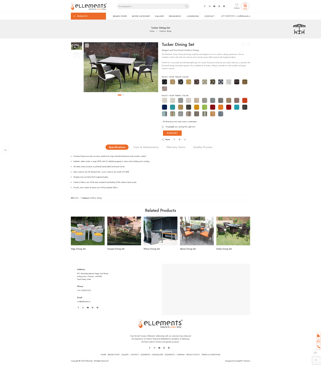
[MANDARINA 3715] (220, 107)
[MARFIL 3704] (196, 101)
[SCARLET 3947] (236, 101)
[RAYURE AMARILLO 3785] (212, 114)
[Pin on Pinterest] (179, 139)
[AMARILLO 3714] (196, 107)
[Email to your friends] (185, 139)
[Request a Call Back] (315, 352)
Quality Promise (202, 147)
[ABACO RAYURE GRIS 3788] (196, 114)
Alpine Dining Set (188, 248)
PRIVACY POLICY (193, 354)
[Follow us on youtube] (214, 6)
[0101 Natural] (164, 101)
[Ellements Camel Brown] (172, 82)
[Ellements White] (228, 82)
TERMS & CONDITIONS (211, 354)
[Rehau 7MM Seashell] (164, 89)
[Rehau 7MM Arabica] (245, 82)
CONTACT (210, 16)
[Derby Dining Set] (233, 231)
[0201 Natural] (172, 101)
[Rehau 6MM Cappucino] (236, 82)
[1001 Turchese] (172, 107)
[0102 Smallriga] (172, 114)
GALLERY (159, 16)
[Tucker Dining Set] (76, 46)
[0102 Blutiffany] (164, 114)
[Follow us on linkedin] (224, 6)
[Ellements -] (89, 6)
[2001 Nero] (245, 107)
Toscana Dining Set (115, 248)
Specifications (117, 147)
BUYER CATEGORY (141, 16)
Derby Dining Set (224, 248)
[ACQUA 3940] (212, 101)
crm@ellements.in (243, 16)
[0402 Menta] (204, 114)
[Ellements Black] (164, 82)
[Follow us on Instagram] (83, 308)
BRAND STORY (120, 16)
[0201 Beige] (228, 101)
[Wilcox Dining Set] (160, 231)
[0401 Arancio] (245, 101)
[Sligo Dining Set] (88, 231)
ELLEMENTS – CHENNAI (175, 354)
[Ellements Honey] (188, 82)
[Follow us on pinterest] (219, 6)
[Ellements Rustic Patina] (212, 82)
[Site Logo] (160, 323)
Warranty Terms (175, 147)
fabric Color (182, 95)
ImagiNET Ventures (242, 360)
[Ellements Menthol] (204, 82)
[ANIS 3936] (204, 107)
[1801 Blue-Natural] (180, 114)
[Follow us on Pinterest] (92, 308)
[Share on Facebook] (174, 139)
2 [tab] (123, 95)
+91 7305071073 (228, 16)
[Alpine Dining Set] (197, 231)
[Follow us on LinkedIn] (97, 308)
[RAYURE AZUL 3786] (220, 114)
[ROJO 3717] (228, 107)
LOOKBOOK (193, 16)
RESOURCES (175, 16)
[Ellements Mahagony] (196, 82)
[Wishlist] (87, 45)
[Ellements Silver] (220, 82)
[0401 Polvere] (180, 101)
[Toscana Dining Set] (124, 231)
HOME (103, 354)
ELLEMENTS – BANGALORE (152, 354)
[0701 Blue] (164, 107)
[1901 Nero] (188, 107)
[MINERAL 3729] (220, 101)
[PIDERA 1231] (204, 101)
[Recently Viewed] (316, 360)
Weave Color (182, 77)
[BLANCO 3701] (188, 101)
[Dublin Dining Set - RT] (248, 44)
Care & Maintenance (145, 147)
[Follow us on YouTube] (88, 308)
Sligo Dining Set (78, 248)
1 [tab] (119, 95)
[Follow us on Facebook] (205, 6)
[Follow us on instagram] (210, 6)
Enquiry (172, 133)
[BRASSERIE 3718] (212, 107)
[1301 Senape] (180, 107)
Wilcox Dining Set (152, 248)
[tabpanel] (121, 67)
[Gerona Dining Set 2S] (243, 44)
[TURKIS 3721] (236, 107)
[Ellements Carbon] (180, 82)
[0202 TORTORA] (188, 114)
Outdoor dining (165, 31)
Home (152, 31)
